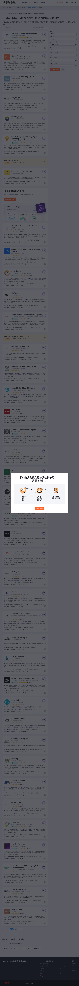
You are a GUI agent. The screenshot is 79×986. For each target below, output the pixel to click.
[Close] (66, 475)
